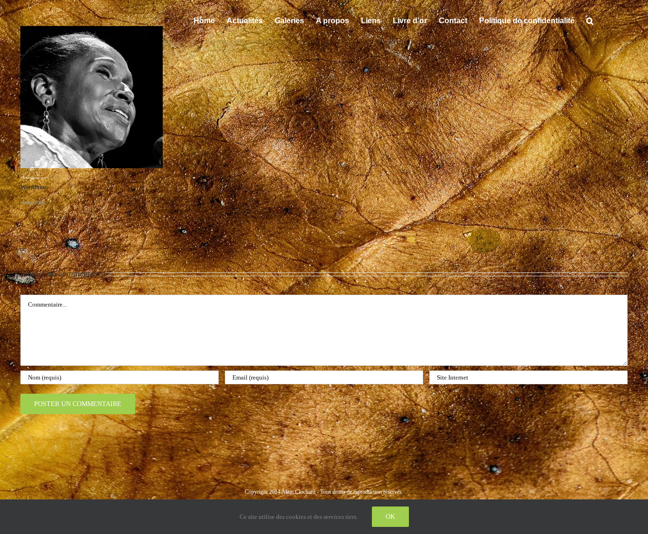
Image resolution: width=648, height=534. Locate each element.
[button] (589, 20)
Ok (390, 516)
